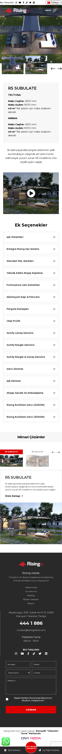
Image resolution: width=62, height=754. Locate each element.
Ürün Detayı (12, 496)
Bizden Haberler (31, 599)
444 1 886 (31, 623)
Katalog (31, 595)
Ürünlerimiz (31, 591)
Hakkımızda (31, 587)
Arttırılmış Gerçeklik (31, 747)
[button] (59, 68)
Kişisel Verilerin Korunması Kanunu (31, 698)
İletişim (31, 603)
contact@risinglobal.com (31, 630)
